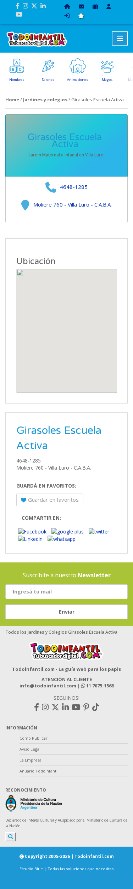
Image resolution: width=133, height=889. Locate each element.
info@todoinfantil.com (48, 685)
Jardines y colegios (45, 99)
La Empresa (30, 760)
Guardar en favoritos (53, 499)
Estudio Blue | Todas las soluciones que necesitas (66, 868)
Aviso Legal (30, 749)
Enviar (66, 611)
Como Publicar (34, 738)
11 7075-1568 (99, 685)
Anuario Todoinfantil (39, 771)
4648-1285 (74, 186)
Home (12, 99)
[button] (67, 327)
